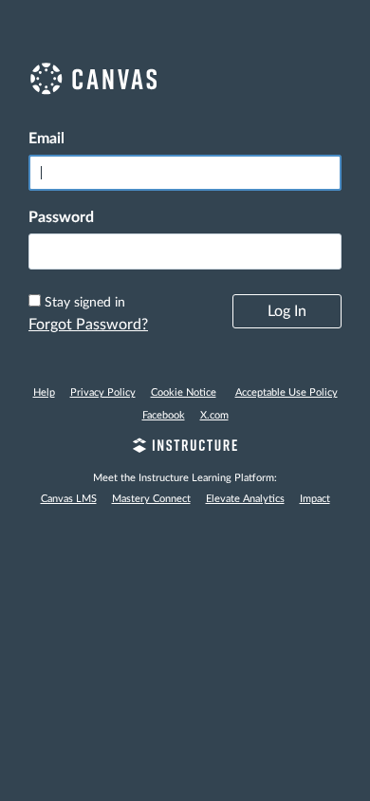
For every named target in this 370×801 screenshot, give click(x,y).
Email (46, 138)
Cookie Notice (183, 392)
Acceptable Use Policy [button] (286, 392)
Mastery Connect (151, 499)
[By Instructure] (185, 448)
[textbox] (185, 251)
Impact (315, 499)
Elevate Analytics (245, 499)
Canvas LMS (69, 499)
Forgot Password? (88, 324)
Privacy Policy (103, 392)
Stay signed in (85, 302)
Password (61, 217)
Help (44, 392)
